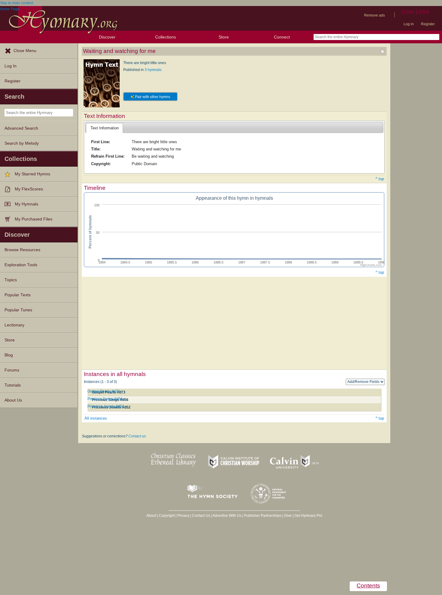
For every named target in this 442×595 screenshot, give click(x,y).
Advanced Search (21, 128)
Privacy (183, 515)
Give (288, 515)
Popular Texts (18, 295)
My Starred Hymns (32, 174)
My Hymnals (26, 204)
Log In (11, 66)
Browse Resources (22, 250)
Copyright (167, 515)
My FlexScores (29, 189)
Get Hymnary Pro (308, 515)
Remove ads (374, 15)
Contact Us (201, 515)
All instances (95, 418)
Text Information (105, 128)
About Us (13, 400)
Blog (9, 355)
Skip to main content (16, 3)
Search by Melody (22, 143)
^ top (380, 179)
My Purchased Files (33, 219)
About (151, 515)
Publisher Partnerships (262, 515)
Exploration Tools (21, 265)
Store (224, 37)
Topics (11, 280)
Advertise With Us (227, 515)
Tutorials (13, 385)
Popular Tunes (18, 310)
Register (428, 24)
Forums (12, 370)
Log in (409, 24)
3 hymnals (153, 70)
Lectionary (14, 325)
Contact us (137, 436)
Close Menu (25, 50)
